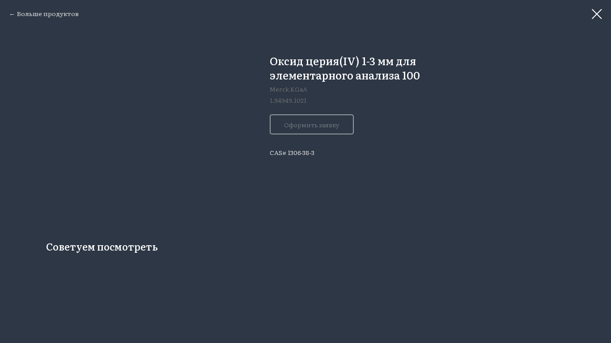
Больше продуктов (48, 13)
